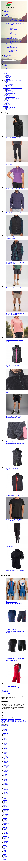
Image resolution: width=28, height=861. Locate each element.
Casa (4, 10)
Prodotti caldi (4, 719)
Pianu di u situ (11, 719)
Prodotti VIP (6, 54)
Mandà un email (4, 725)
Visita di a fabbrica (10, 13)
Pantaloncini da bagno (14, 34)
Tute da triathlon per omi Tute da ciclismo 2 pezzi (15, 659)
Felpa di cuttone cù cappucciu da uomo (15, 212)
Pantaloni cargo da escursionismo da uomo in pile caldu (14, 163)
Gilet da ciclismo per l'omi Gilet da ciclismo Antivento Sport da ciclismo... (15, 494)
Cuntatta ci (5, 58)
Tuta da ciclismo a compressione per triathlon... (14, 602)
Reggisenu (11, 25)
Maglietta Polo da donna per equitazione (15, 188)
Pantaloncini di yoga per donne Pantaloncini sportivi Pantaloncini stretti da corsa (15, 443)
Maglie (10, 18)
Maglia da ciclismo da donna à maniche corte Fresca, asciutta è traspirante (15, 571)
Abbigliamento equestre (11, 47)
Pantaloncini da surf (13, 36)
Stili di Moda (9, 43)
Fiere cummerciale (7, 55)
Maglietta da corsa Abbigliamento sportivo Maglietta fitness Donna (14, 520)
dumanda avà (4, 698)
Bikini (10, 32)
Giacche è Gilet (12, 19)
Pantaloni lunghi (13, 29)
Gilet (10, 42)
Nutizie (5, 56)
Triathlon (11, 22)
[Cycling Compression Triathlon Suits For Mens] (17, 626)
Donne (10, 46)
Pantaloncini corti (13, 28)
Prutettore (11, 52)
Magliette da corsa (16, 720)
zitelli (10, 37)
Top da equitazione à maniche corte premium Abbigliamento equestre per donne (14, 340)
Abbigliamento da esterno (12, 38)
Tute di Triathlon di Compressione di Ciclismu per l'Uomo (15, 631)
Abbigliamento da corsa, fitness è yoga (15, 23)
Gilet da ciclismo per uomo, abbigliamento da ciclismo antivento (14, 469)
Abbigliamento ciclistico (11, 16)
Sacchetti (11, 51)
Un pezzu (11, 33)
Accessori (8, 49)
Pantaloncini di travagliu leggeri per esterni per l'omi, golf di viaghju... (14, 288)
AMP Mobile (18, 719)
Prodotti (5, 15)
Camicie (11, 24)
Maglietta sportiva (11, 721)
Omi (10, 45)
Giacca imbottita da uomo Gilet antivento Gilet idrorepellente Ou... (14, 138)
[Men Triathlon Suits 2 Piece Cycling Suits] (17, 655)
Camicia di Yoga (7, 722)
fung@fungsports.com (10, 709)
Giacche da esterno (13, 40)
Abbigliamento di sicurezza (15, 41)
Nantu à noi (6, 11)
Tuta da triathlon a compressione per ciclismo (13, 687)
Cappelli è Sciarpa (13, 50)
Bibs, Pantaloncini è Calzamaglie (16, 20)
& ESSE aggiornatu (8, 692)
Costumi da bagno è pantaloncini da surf (15, 31)
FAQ (7, 14)
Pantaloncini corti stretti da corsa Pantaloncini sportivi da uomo (13, 417)
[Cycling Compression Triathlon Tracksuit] (17, 683)
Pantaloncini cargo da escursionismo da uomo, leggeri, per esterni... (15, 314)
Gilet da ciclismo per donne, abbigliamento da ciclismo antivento (14, 366)
